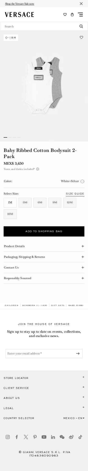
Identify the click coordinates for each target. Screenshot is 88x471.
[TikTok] (80, 437)
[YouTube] (44, 437)
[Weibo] (71, 437)
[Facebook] (16, 437)
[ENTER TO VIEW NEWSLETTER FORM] (79, 353)
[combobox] (44, 26)
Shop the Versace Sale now (19, 3)
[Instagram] (7, 437)
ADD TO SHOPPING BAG (44, 231)
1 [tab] (5, 137)
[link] (12, 305)
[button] (72, 14)
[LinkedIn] (53, 437)
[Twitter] (26, 437)
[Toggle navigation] (80, 14)
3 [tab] (14, 137)
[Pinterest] (35, 437)
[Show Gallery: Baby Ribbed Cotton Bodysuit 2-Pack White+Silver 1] (44, 86)
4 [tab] (19, 137)
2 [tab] (10, 137)
